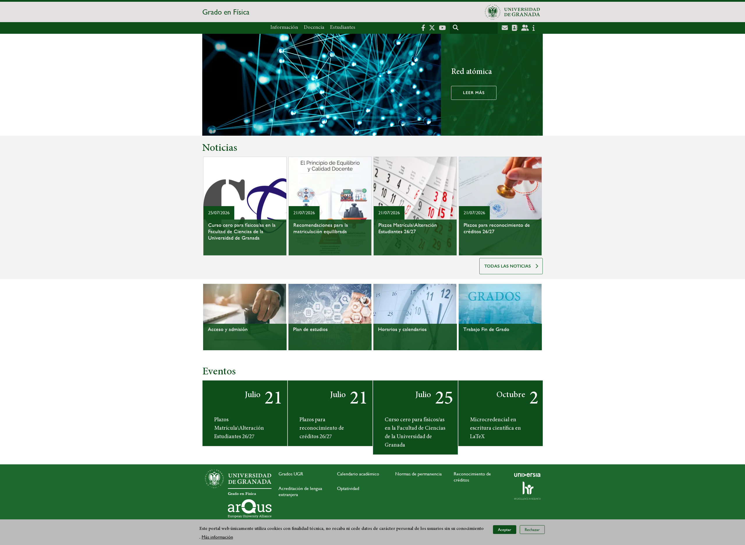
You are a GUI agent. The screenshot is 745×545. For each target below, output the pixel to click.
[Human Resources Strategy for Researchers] (527, 491)
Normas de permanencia (418, 474)
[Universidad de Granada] (512, 12)
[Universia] (527, 475)
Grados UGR (291, 474)
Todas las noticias (507, 266)
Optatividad (348, 488)
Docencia (314, 27)
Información (284, 27)
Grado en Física (225, 12)
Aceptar (504, 529)
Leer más (474, 92)
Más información (217, 536)
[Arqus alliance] (250, 508)
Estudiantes (342, 27)
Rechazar (532, 529)
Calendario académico (358, 474)
